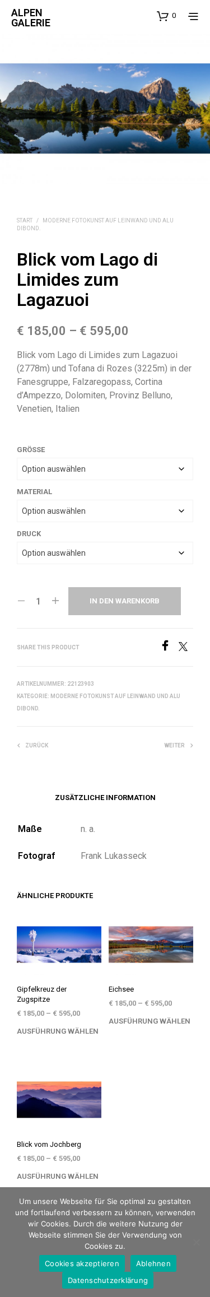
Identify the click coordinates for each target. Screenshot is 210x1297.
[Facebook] (169, 648)
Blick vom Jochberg (49, 1144)
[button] (166, 15)
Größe (31, 449)
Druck (29, 533)
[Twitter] (186, 648)
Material (34, 491)
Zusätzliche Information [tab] (105, 797)
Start (24, 220)
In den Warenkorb (125, 601)
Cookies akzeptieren (82, 1263)
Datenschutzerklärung (108, 1280)
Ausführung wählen (58, 1031)
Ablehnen (153, 1263)
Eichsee (121, 989)
